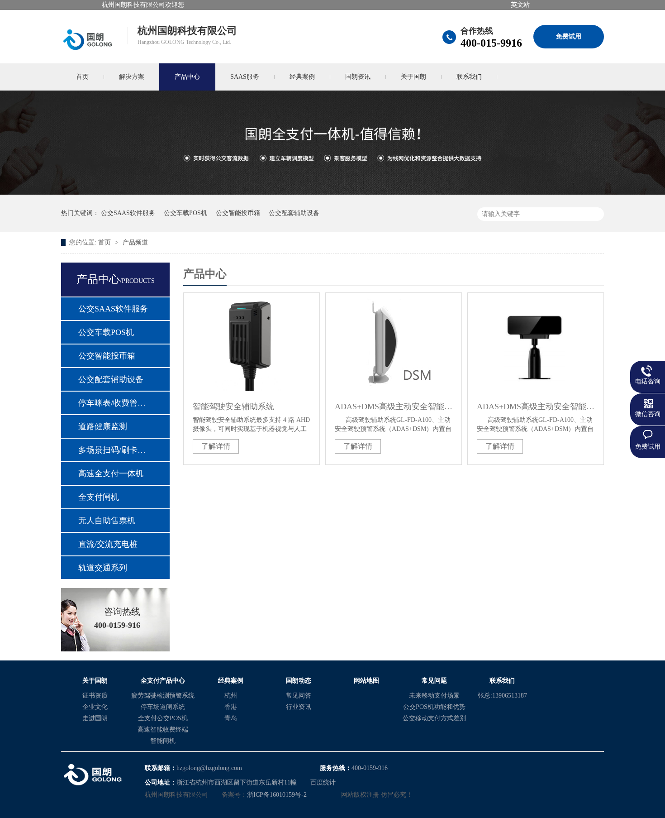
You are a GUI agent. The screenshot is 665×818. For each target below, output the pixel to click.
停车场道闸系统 (163, 706)
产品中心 (187, 76)
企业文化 (95, 706)
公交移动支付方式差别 (434, 718)
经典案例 (302, 76)
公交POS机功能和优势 (434, 706)
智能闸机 (163, 740)
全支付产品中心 (163, 680)
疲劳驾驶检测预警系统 (163, 695)
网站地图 (366, 680)
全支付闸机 (98, 497)
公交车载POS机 (185, 213)
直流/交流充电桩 (108, 544)
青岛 (230, 718)
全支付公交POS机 (163, 718)
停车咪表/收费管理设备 (115, 402)
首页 (82, 76)
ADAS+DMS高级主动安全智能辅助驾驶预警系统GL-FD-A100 (393, 406)
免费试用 (568, 36)
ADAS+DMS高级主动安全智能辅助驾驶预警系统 (535, 406)
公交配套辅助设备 (294, 213)
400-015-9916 (491, 43)
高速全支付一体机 (110, 473)
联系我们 (469, 76)
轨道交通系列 (102, 567)
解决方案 (131, 76)
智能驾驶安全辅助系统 (233, 406)
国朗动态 (298, 680)
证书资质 (95, 695)
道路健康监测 (102, 426)
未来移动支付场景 (434, 695)
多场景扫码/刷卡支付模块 (115, 449)
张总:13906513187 (502, 695)
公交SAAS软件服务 (128, 213)
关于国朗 (413, 76)
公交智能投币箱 (238, 213)
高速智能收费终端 (163, 729)
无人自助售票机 (106, 520)
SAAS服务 (244, 76)
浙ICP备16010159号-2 (277, 794)
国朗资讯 (357, 76)
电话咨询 (647, 381)
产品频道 (135, 242)
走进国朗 (95, 718)
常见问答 (298, 695)
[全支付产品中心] (332, 192)
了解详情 (215, 446)
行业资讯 (298, 706)
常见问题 (434, 680)
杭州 (230, 695)
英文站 (520, 4)
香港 (230, 706)
